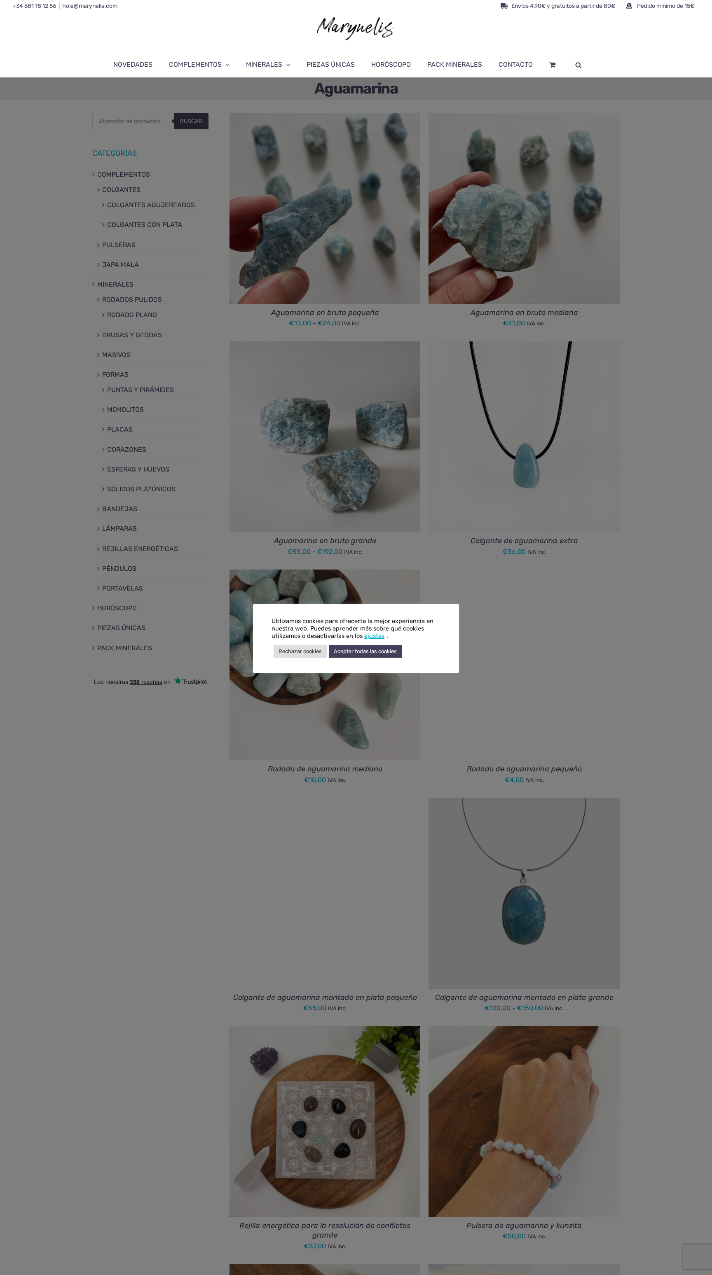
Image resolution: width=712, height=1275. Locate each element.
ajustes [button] (374, 636)
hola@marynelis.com (89, 5)
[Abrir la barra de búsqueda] (578, 64)
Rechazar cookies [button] (300, 651)
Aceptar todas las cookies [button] (365, 651)
